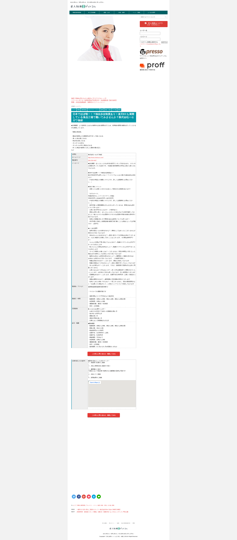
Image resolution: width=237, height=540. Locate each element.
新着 (113, 505)
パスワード (143, 36)
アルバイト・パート (91, 505)
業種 (78, 505)
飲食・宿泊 (104, 505)
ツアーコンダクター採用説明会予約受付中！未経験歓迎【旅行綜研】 (94, 100)
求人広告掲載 (91, 12)
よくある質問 (151, 12)
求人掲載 (104, 523)
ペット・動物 (136, 12)
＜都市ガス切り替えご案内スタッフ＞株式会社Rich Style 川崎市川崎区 (98, 509)
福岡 (99, 505)
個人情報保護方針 (125, 523)
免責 (118, 523)
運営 (134, 523)
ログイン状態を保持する (149, 42)
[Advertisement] (103, 80)
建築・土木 (107, 12)
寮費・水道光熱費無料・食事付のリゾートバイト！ (88, 102)
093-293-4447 (92, 160)
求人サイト (112, 523)
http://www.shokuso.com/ (95, 157)
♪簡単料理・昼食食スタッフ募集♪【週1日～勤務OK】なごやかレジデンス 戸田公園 (102, 512)
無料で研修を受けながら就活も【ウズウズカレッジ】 (89, 98)
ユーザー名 (143, 30)
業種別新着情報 (77, 12)
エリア (75, 505)
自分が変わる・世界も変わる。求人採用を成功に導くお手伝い (118, 533)
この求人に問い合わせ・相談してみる (104, 354)
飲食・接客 (122, 12)
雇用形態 (82, 505)
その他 (109, 505)
